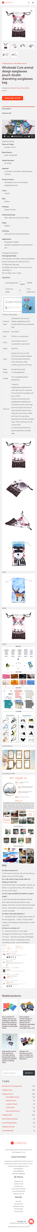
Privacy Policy (18, 1211)
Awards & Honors (18, 1206)
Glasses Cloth (7, 1090)
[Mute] (29, 136)
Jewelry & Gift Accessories (12, 1086)
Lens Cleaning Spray (10, 1119)
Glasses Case (7, 1115)
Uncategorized (7, 1130)
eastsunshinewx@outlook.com (18, 1166)
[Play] (5, 136)
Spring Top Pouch (13, 1111)
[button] (18, 129)
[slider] (16, 136)
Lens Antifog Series (9, 1123)
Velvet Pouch (11, 1100)
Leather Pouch (12, 1104)
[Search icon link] (29, 3)
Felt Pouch (10, 1107)
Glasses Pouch (7, 1094)
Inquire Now (12, 98)
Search (29, 1073)
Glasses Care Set (8, 1127)
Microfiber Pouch (12, 1097)
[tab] (18, 109)
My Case (18, 1201)
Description (6, 109)
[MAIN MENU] (33, 2)
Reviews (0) (6, 113)
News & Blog (18, 1209)
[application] (18, 129)
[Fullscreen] (32, 136)
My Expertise (18, 1204)
